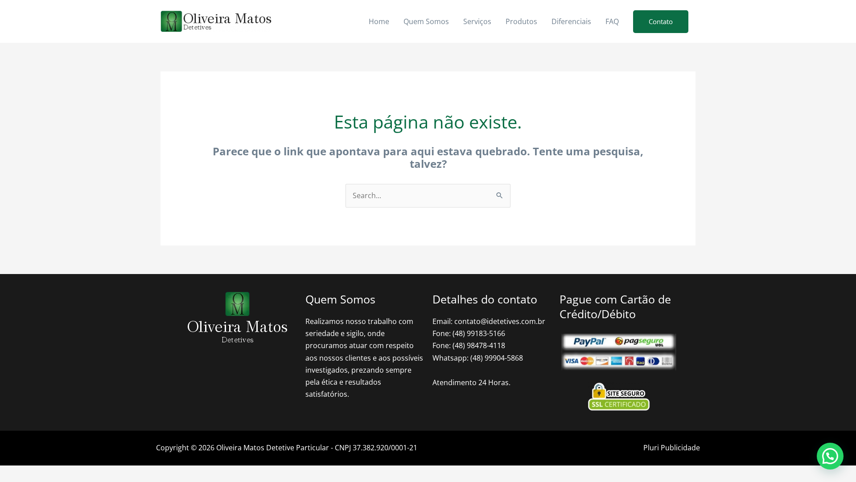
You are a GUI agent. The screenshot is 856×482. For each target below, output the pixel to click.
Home (379, 21)
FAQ (612, 21)
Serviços (477, 21)
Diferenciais (571, 21)
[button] (660, 21)
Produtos (521, 21)
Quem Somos (426, 21)
